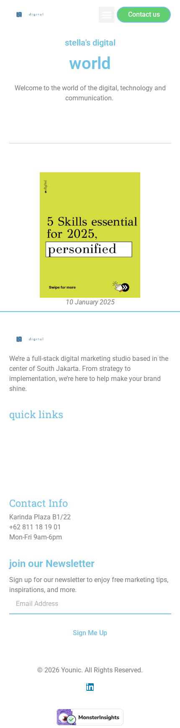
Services (21, 441)
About (18, 464)
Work (16, 453)
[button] (107, 15)
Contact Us (25, 476)
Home (18, 429)
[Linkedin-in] (90, 687)
